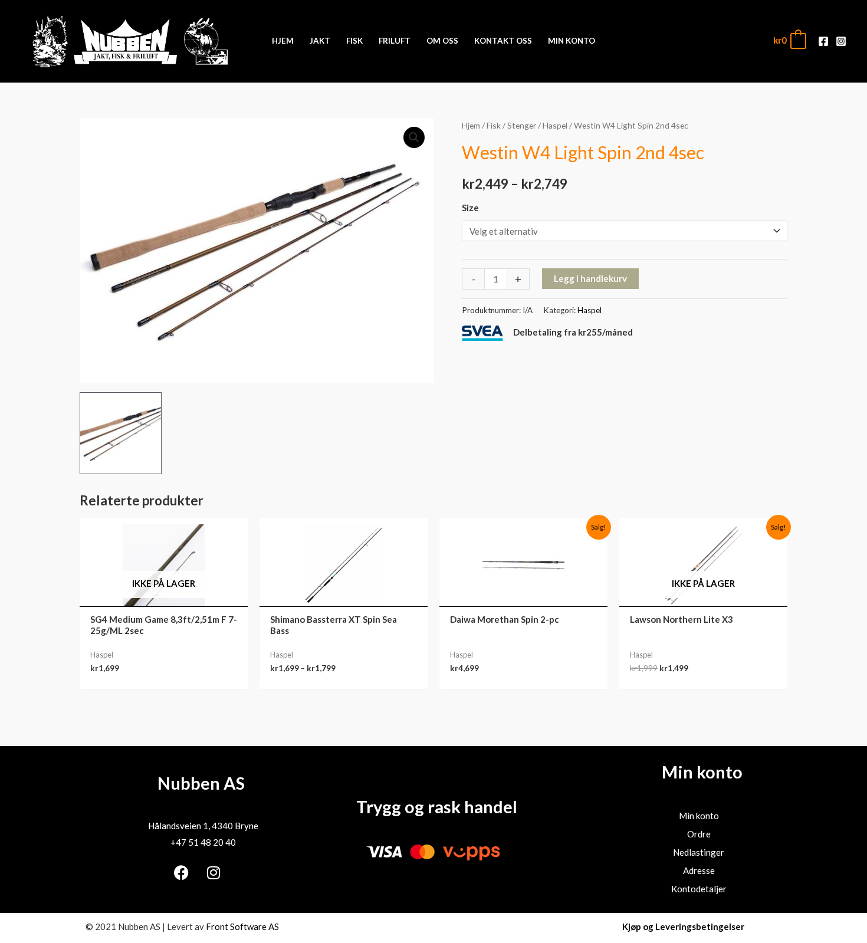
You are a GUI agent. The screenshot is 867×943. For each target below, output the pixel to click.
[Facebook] (823, 41)
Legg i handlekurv (590, 278)
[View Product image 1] (121, 433)
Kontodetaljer (699, 888)
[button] (414, 137)
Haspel (555, 125)
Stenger (521, 125)
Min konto (699, 815)
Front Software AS (242, 926)
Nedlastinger (698, 852)
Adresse (699, 870)
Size (470, 207)
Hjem (471, 125)
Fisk (494, 125)
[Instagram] (841, 41)
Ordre (699, 834)
